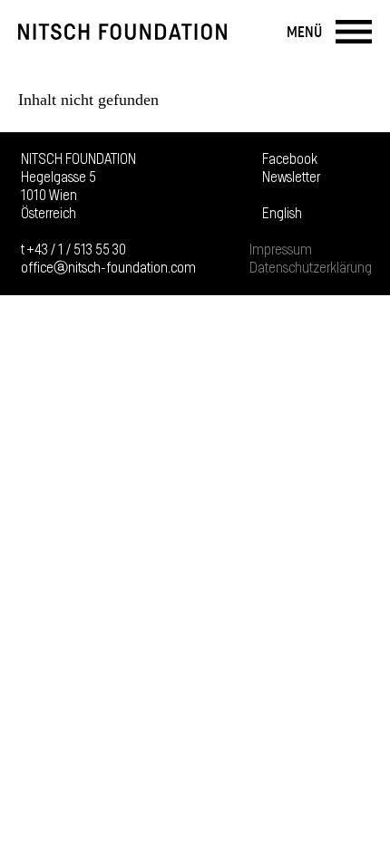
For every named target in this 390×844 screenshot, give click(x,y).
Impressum (280, 250)
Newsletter (291, 177)
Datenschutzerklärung (310, 268)
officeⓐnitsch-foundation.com (108, 268)
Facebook (289, 159)
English (282, 213)
